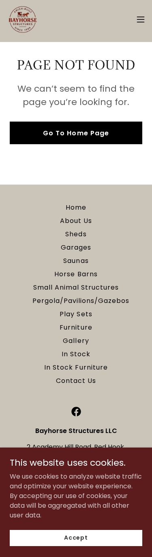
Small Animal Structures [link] (76, 287)
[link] (22, 19)
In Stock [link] (76, 354)
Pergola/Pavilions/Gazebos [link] (80, 300)
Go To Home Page (76, 133)
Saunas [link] (75, 260)
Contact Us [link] (76, 380)
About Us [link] (76, 220)
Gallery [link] (76, 340)
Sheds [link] (75, 234)
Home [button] (76, 207)
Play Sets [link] (76, 314)
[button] (141, 19)
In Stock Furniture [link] (75, 367)
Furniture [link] (76, 327)
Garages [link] (76, 247)
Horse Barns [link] (75, 274)
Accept (76, 538)
